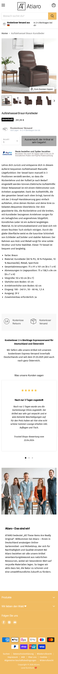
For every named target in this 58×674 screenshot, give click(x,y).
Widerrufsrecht (47, 660)
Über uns (32, 657)
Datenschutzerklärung (23, 654)
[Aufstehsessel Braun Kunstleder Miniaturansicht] (7, 101)
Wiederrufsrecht (44, 654)
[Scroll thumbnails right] (53, 101)
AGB (23, 657)
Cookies (43, 657)
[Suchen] (52, 16)
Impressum (13, 657)
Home (5, 33)
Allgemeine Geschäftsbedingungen (20, 660)
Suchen (6, 654)
